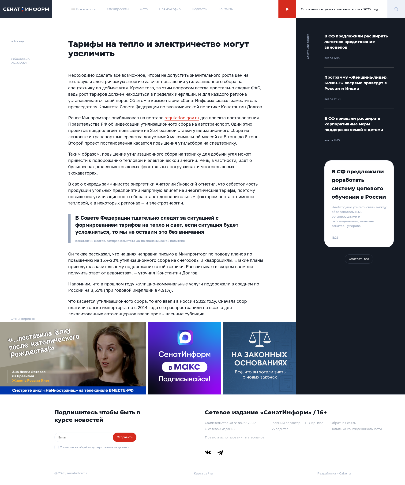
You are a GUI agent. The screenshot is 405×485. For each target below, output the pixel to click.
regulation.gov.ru (182, 117)
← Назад (17, 41)
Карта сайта (203, 473)
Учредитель (280, 429)
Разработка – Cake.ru (334, 473)
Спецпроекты (118, 9)
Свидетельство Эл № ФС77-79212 (230, 423)
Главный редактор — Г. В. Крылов (297, 423)
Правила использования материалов (234, 437)
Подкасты (199, 9)
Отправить (124, 437)
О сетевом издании (220, 429)
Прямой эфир (170, 9)
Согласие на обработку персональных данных (94, 447)
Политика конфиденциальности (356, 429)
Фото (144, 9)
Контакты (225, 9)
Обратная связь (343, 423)
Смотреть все (359, 259)
